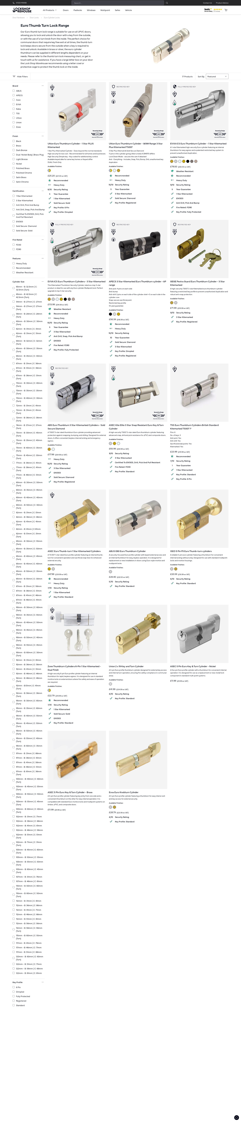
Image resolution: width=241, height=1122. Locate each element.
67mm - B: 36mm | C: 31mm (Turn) (29, 377)
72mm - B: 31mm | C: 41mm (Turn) (28, 411)
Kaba (18, 108)
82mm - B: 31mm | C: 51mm (28, 512)
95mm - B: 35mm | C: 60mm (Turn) (29, 709)
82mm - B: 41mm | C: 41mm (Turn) (28, 523)
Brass (18, 145)
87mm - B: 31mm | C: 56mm (29, 586)
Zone (18, 126)
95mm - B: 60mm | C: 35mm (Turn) (29, 747)
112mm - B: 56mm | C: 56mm (29, 923)
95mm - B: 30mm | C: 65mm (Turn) (29, 702)
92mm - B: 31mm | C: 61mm (28, 659)
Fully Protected (23, 996)
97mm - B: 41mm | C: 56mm (29, 762)
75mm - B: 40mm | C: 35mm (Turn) (29, 449)
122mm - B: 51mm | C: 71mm (29, 964)
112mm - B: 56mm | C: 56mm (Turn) (29, 929)
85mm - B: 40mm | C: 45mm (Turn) (29, 557)
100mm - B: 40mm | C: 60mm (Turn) (29, 780)
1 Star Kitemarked (24, 195)
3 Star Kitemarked (24, 200)
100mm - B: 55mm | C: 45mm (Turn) (29, 803)
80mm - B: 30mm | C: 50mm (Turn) (29, 484)
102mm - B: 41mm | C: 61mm (29, 825)
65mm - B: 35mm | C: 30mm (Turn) (29, 357)
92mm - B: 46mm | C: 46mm (29, 673)
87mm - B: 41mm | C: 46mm (29, 595)
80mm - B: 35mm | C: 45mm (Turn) (29, 491)
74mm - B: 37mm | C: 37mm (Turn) (29, 426)
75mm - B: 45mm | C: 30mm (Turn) (29, 457)
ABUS (18, 90)
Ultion (19, 117)
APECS (19, 95)
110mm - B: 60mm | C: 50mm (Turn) (29, 895)
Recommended (23, 267)
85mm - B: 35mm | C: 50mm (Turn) (29, 550)
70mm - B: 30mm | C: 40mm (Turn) (29, 384)
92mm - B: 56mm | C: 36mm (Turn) (29, 694)
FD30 (18, 244)
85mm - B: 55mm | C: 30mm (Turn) (29, 580)
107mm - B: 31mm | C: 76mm (29, 876)
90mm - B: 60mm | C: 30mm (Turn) (29, 654)
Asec (18, 99)
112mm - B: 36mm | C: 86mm (29, 905)
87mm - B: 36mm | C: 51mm (29, 590)
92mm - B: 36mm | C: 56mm (29, 664)
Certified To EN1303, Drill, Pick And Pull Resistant (30, 215)
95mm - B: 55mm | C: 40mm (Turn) (29, 740)
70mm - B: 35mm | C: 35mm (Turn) (29, 392)
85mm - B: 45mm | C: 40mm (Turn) (29, 565)
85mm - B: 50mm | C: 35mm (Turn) (29, 572)
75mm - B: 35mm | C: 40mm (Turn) (29, 441)
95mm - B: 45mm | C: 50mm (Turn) (29, 724)
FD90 (18, 249)
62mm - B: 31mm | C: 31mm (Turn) (28, 335)
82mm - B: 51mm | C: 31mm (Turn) (28, 535)
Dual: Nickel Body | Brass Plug (30, 154)
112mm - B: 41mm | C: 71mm (28, 909)
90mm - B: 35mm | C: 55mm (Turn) (29, 616)
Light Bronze (22, 159)
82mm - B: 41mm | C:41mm (28, 529)
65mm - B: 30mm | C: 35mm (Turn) (29, 350)
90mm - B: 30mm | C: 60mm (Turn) (29, 609)
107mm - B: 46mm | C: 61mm (29, 881)
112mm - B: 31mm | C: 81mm (28, 900)
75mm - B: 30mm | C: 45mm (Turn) (29, 434)
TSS (17, 113)
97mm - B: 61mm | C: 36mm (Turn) (29, 773)
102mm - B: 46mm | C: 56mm (29, 830)
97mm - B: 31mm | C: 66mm (29, 753)
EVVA (18, 104)
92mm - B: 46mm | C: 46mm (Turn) (29, 679)
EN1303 (19, 221)
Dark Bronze (21, 150)
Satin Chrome (22, 181)
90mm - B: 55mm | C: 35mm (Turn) (29, 646)
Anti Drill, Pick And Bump (27, 204)
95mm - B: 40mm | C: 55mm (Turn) (29, 717)
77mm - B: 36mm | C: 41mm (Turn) (28, 469)
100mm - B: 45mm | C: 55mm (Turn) (29, 788)
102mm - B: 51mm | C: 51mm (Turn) (29, 836)
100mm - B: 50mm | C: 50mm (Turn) (29, 795)
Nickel (19, 163)
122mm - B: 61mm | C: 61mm (29, 973)
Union (18, 122)
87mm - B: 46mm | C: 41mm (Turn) (29, 601)
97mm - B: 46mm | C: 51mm (29, 766)
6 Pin (18, 987)
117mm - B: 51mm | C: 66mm (29, 952)
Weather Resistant (24, 272)
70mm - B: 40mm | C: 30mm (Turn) (29, 399)
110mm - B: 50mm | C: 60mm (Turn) (29, 887)
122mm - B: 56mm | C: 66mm (29, 968)
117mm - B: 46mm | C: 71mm (29, 947)
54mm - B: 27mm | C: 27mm (29, 301)
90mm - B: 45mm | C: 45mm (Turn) (29, 631)
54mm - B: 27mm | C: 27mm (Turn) (29, 307)
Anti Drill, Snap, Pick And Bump (30, 209)
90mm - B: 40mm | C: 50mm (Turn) (29, 624)
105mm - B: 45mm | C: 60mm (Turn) (29, 851)
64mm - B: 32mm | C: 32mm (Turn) (29, 342)
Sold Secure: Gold (24, 230)
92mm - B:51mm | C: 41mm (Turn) (28, 687)
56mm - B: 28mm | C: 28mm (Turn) (29, 315)
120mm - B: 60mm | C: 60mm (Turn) (29, 958)
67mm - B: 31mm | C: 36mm (29, 363)
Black (18, 141)
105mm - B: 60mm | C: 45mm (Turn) (29, 870)
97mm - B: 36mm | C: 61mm (29, 757)
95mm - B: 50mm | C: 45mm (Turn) (29, 732)
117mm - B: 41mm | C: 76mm (29, 942)
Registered (21, 1000)
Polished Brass (23, 168)
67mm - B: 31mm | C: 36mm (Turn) (29, 369)
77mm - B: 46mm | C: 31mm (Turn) (28, 476)
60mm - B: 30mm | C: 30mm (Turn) (29, 323)
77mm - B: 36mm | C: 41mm (28, 462)
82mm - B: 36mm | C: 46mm (29, 516)
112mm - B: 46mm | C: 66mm (29, 914)
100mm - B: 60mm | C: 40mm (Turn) (29, 810)
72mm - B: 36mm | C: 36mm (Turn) (29, 419)
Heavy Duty (21, 263)
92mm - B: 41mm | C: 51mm (28, 669)
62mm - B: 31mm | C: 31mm (28, 328)
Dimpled (20, 991)
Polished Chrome (24, 172)
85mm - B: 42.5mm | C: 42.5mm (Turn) (26, 295)
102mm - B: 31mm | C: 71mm (29, 816)
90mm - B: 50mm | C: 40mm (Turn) (29, 639)
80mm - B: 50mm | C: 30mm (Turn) (29, 506)
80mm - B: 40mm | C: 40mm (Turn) (29, 499)
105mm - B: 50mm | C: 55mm (29, 857)
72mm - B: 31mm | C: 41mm (28, 405)
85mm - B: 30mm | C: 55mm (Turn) (29, 542)
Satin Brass (21, 177)
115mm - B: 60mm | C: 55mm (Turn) (29, 937)
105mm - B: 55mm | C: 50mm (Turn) (29, 863)
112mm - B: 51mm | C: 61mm (28, 918)
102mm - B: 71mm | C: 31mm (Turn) (29, 843)
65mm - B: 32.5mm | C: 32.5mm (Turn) (26, 288)
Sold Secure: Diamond (26, 226)
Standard (20, 1005)
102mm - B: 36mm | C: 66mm (29, 821)
